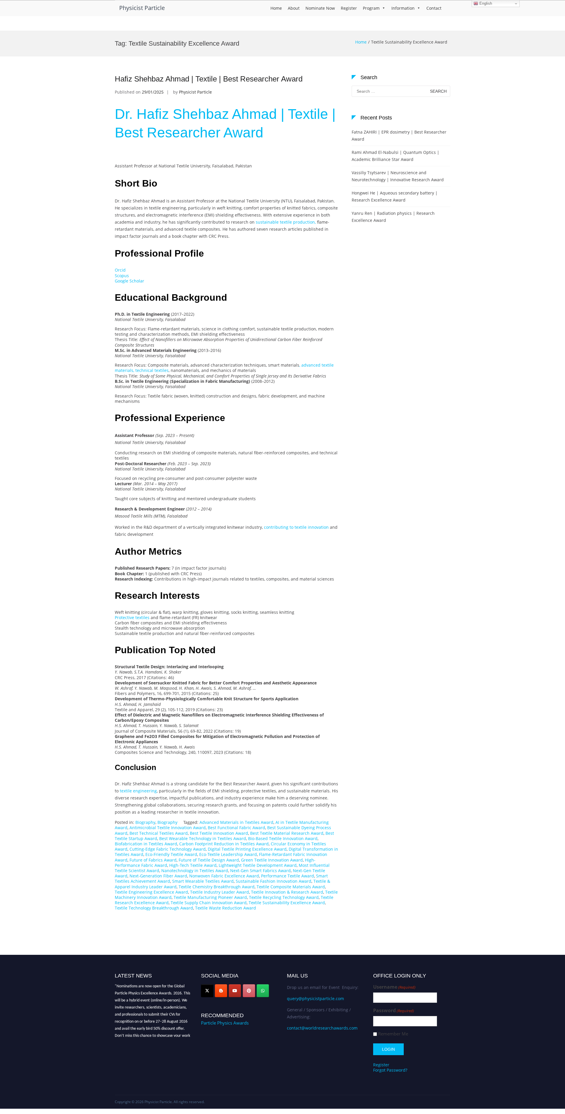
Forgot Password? (390, 1070)
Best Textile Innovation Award (219, 833)
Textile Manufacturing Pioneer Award (210, 897)
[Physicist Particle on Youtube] (235, 990)
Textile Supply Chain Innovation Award (209, 902)
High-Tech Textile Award (193, 865)
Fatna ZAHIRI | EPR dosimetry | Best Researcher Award (399, 135)
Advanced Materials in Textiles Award (236, 822)
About (294, 8)
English (485, 3)
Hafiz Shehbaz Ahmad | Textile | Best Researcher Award (209, 78)
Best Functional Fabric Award (236, 827)
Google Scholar (129, 281)
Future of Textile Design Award (209, 860)
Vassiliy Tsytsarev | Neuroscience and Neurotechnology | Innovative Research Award (398, 176)
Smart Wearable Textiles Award (203, 881)
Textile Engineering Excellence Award (151, 892)
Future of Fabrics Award (153, 860)
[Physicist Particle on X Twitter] (207, 990)
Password (393, 1010)
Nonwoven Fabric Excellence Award (224, 876)
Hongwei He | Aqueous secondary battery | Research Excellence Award (395, 196)
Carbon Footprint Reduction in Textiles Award (224, 844)
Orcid (120, 270)
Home (276, 8)
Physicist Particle (142, 8)
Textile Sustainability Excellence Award (287, 902)
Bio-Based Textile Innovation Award (283, 838)
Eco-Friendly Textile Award (171, 854)
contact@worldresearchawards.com (322, 1028)
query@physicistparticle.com (315, 998)
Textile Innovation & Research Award (287, 892)
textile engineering (138, 791)
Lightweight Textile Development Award (258, 865)
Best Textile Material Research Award (286, 833)
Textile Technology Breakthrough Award (154, 908)
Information (403, 8)
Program (371, 8)
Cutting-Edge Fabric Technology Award (167, 849)
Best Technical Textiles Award (158, 833)
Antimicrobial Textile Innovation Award (167, 827)
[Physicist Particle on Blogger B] (221, 990)
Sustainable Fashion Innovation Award (273, 881)
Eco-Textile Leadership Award (228, 854)
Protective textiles (132, 617)
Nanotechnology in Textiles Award (194, 870)
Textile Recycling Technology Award (284, 897)
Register (349, 8)
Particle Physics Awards (225, 1023)
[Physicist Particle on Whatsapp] (263, 990)
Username (394, 987)
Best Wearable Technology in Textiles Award (202, 838)
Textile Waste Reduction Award (225, 908)
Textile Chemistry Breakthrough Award (217, 886)
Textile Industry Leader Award (219, 892)
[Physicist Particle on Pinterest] (249, 990)
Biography (145, 822)
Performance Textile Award (287, 876)
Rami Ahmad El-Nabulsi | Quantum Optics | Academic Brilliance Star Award (395, 155)
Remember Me (393, 1034)
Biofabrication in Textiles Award (146, 844)
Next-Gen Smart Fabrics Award (260, 870)
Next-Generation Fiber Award (158, 876)
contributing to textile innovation (296, 527)
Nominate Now (320, 8)
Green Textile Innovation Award (272, 860)
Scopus (122, 275)
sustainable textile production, (286, 222)
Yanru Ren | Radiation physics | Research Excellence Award (393, 216)
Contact (433, 8)
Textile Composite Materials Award (291, 886)
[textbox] (226, 460)
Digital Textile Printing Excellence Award (247, 849)
